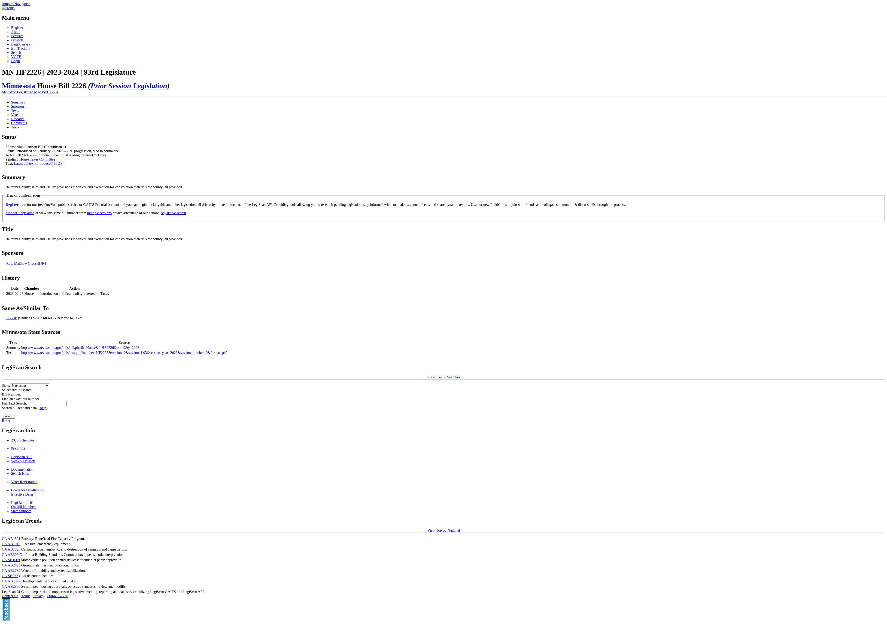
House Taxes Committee (37, 159)
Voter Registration (24, 482)
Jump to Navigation (16, 4)
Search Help (20, 473)
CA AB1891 (11, 539)
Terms (25, 596)
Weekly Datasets (23, 461)
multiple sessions (99, 213)
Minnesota (18, 86)
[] (43, 408)
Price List (18, 448)
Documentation (22, 469)
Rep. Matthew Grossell (23, 263)
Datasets (17, 40)
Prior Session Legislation (129, 86)
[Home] (8, 8)
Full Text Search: (15, 403)
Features (17, 36)
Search (16, 53)
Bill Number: (12, 394)
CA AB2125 (11, 565)
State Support (21, 511)
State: (6, 385)
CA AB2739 (11, 570)
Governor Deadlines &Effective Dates (27, 492)
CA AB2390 (11, 586)
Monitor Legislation (20, 213)
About (15, 32)
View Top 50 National (443, 530)
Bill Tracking (20, 48)
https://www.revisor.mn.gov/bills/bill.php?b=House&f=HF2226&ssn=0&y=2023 (80, 348)
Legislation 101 (22, 503)
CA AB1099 (11, 581)
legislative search (173, 213)
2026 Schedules (22, 440)
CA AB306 (10, 555)
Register (17, 28)
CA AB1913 (11, 544)
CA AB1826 (11, 549)
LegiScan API (21, 44)
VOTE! (16, 57)
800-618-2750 (57, 596)
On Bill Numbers (23, 507)
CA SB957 (10, 576)
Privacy (38, 596)
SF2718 (11, 318)
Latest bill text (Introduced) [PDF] (39, 163)
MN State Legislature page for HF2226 (30, 92)
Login (15, 61)
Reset (6, 421)
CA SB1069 (11, 560)
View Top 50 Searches (443, 377)
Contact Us (10, 596)
